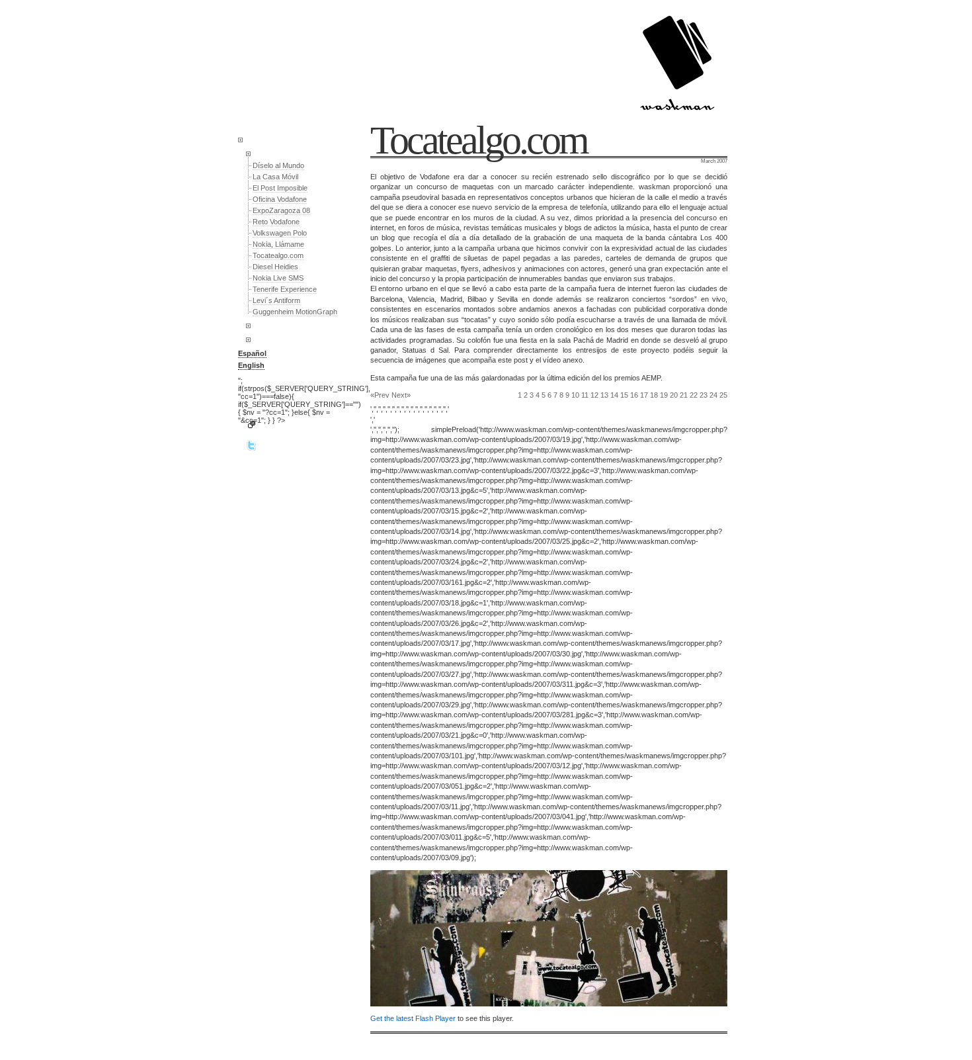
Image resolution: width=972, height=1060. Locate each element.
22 (694, 395)
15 (624, 395)
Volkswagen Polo (280, 233)
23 (704, 395)
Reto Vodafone (276, 222)
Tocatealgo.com (278, 255)
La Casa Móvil (275, 177)
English (251, 365)
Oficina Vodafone (280, 199)
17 (644, 395)
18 (654, 395)
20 (674, 395)
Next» (401, 395)
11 (584, 395)
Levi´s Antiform (276, 300)
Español (252, 353)
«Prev (379, 395)
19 (664, 395)
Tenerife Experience (285, 289)
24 (713, 395)
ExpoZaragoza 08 (281, 210)
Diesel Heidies (275, 267)
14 (614, 395)
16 (634, 395)
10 (575, 395)
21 (684, 395)
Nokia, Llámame (278, 244)
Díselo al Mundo (278, 165)
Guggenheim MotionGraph (295, 312)
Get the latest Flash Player (413, 1018)
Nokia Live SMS (278, 278)
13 (604, 395)
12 (594, 395)
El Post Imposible (280, 188)
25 (723, 395)
